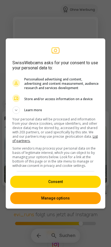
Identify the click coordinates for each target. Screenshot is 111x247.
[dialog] (56, 123)
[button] (55, 110)
